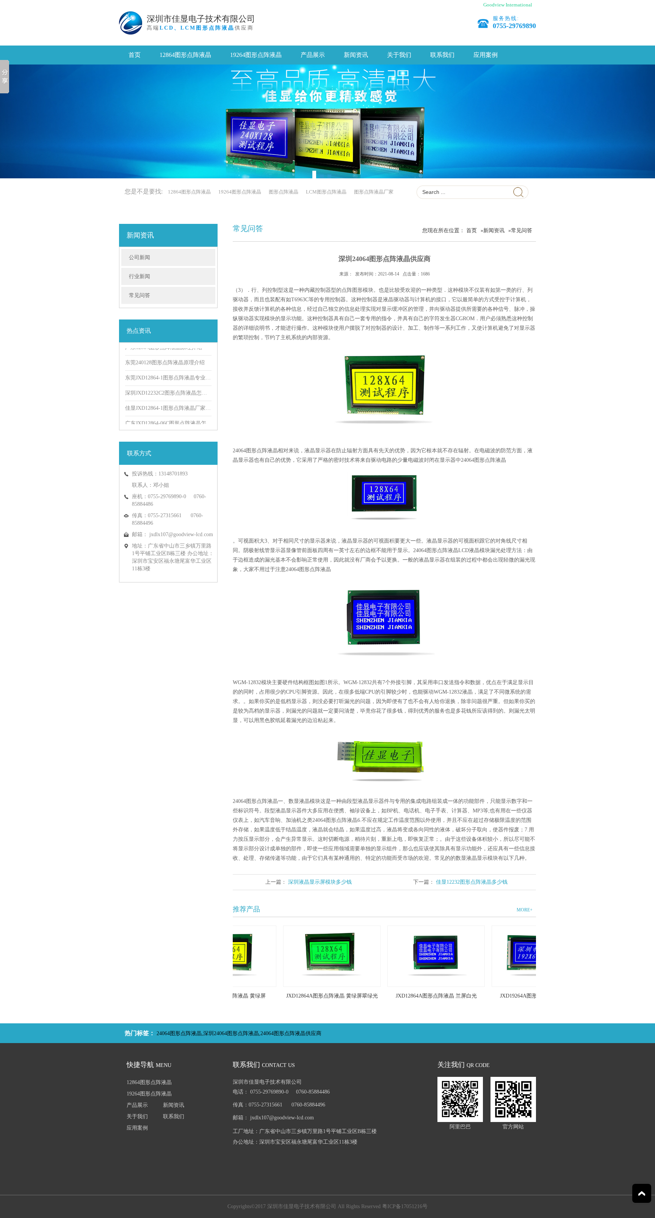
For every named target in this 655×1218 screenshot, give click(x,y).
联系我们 (442, 55)
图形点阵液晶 (283, 192)
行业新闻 (139, 276)
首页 (134, 55)
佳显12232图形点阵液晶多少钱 (472, 882)
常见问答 (139, 295)
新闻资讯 (356, 55)
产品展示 (313, 55)
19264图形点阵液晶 (256, 55)
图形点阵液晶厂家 (373, 192)
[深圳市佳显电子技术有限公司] (327, 121)
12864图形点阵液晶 (185, 55)
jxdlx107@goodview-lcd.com (181, 534)
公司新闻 (139, 257)
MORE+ (525, 910)
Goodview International (507, 5)
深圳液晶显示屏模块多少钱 (320, 882)
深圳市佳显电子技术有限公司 (201, 19)
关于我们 (399, 55)
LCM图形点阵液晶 (326, 192)
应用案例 (485, 55)
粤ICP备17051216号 (405, 1206)
